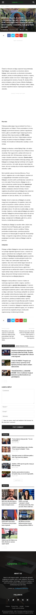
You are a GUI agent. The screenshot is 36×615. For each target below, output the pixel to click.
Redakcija (5, 29)
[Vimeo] (18, 600)
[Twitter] (13, 600)
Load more (17, 480)
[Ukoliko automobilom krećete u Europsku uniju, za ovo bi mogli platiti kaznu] (6, 474)
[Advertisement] (18, 54)
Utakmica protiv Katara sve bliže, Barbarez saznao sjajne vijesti (9, 541)
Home (2, 6)
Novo (20, 499)
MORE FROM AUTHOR (22, 346)
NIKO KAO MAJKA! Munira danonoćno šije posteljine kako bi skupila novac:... (9, 503)
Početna (8, 606)
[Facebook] (8, 600)
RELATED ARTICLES (8, 346)
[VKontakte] (22, 600)
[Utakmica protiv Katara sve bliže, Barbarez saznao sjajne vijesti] (9, 533)
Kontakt (21, 606)
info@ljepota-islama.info (21, 588)
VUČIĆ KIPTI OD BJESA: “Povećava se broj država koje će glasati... (9, 523)
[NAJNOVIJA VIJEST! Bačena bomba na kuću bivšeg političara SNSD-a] (26, 515)
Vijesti (3, 499)
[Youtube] (27, 600)
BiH (3, 354)
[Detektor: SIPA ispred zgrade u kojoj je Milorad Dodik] (6, 466)
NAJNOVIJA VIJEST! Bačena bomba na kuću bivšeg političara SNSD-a (26, 523)
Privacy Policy (14, 606)
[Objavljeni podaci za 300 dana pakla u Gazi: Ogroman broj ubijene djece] (6, 458)
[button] (33, 2)
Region (7, 6)
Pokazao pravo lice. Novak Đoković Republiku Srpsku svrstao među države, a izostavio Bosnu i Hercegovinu (26, 334)
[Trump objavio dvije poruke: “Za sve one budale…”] (6, 441)
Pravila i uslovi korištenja (18, 608)
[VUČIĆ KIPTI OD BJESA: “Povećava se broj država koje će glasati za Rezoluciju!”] (9, 515)
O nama (27, 606)
